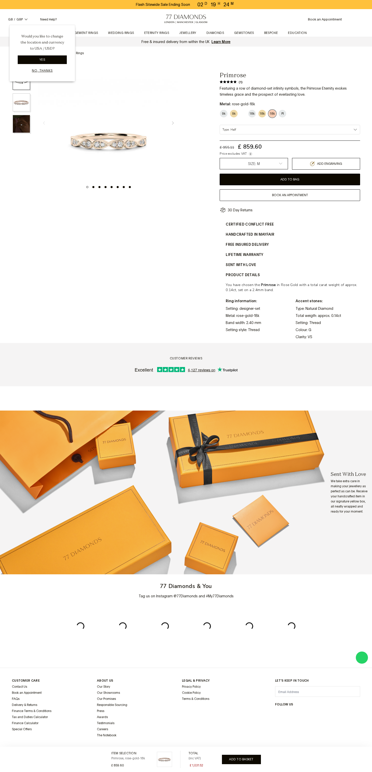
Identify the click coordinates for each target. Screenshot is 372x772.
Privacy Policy (191, 686)
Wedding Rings (121, 32)
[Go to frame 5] (112, 187)
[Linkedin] (327, 714)
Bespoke (271, 32)
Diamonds (215, 32)
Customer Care (26, 680)
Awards (102, 717)
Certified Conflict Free (250, 224)
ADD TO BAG (289, 179)
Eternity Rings (156, 32)
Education (297, 32)
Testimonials (105, 723)
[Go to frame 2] (93, 187)
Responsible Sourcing (112, 704)
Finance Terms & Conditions (31, 711)
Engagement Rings (81, 32)
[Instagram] (278, 714)
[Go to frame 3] (99, 187)
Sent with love (241, 265)
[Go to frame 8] (130, 187)
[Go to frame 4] (106, 187)
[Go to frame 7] (124, 187)
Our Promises (106, 698)
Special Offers (22, 729)
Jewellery (187, 32)
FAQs (15, 698)
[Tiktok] (351, 714)
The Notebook (106, 735)
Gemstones (244, 32)
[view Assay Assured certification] (187, 710)
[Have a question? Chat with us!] (362, 658)
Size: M (254, 164)
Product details (243, 275)
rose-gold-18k (247, 315)
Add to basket (241, 759)
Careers (102, 729)
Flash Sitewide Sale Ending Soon (163, 4)
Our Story (103, 686)
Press (100, 711)
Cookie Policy (191, 692)
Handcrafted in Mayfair (250, 234)
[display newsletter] (353, 691)
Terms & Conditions (195, 698)
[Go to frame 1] (87, 187)
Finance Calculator (25, 723)
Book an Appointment (27, 692)
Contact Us (19, 686)
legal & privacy (196, 680)
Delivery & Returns (24, 704)
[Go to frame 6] (118, 187)
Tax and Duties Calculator (30, 717)
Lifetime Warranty (244, 254)
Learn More (221, 42)
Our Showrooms (108, 692)
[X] (302, 714)
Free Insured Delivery (247, 244)
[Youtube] (339, 714)
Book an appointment (290, 195)
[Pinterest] (315, 714)
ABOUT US (105, 680)
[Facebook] (290, 714)
